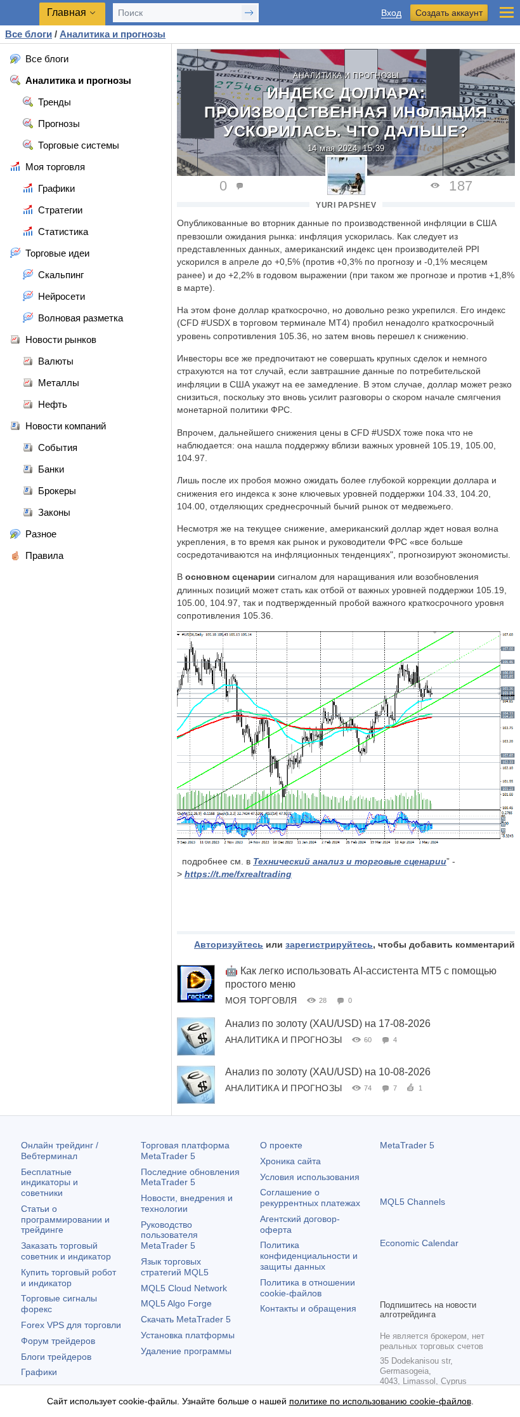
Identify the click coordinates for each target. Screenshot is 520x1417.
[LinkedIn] (468, 1287)
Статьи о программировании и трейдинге (65, 1219)
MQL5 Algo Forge (176, 1303)
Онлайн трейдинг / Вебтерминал (59, 1150)
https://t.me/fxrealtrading (238, 874)
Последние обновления (190, 1177)
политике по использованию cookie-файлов (380, 1401)
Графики (39, 1372)
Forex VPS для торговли (71, 1325)
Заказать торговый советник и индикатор (66, 1250)
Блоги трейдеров (56, 1357)
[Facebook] (387, 1287)
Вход (391, 13)
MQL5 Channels (412, 1202)
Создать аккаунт (449, 13)
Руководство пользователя (169, 1235)
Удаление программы (186, 1351)
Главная (66, 12)
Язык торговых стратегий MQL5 (175, 1266)
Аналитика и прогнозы (346, 75)
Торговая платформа (185, 1150)
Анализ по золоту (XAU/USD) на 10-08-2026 (328, 1071)
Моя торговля (261, 1000)
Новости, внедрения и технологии (187, 1203)
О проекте (281, 1145)
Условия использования (310, 1177)
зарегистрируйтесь (329, 944)
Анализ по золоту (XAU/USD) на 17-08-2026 (328, 1023)
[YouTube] (448, 1287)
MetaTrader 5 (407, 1145)
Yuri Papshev (346, 205)
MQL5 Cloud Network (184, 1288)
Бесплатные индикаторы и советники (49, 1183)
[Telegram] (407, 1287)
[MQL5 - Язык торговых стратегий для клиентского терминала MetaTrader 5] (19, 13)
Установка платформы (188, 1335)
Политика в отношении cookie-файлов (307, 1287)
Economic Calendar (419, 1243)
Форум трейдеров (58, 1341)
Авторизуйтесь (228, 944)
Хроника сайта (290, 1161)
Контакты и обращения (308, 1308)
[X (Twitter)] (428, 1287)
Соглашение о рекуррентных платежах (310, 1197)
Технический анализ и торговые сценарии (349, 861)
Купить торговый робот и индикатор (68, 1277)
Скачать (186, 1319)
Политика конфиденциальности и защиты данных (309, 1256)
